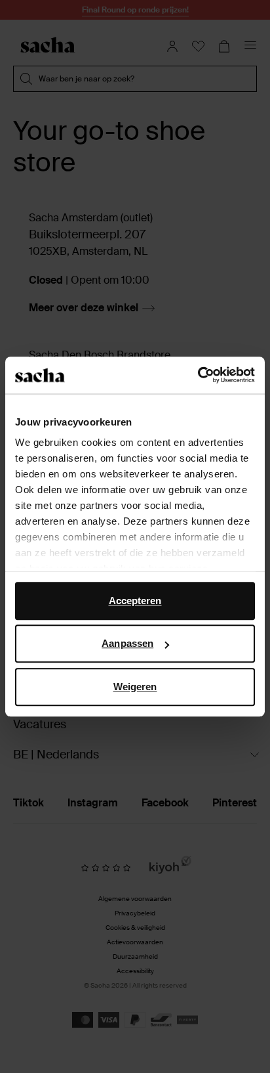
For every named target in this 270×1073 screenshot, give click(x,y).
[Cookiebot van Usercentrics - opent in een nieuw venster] (197, 374)
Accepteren (135, 600)
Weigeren (135, 686)
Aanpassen (127, 643)
